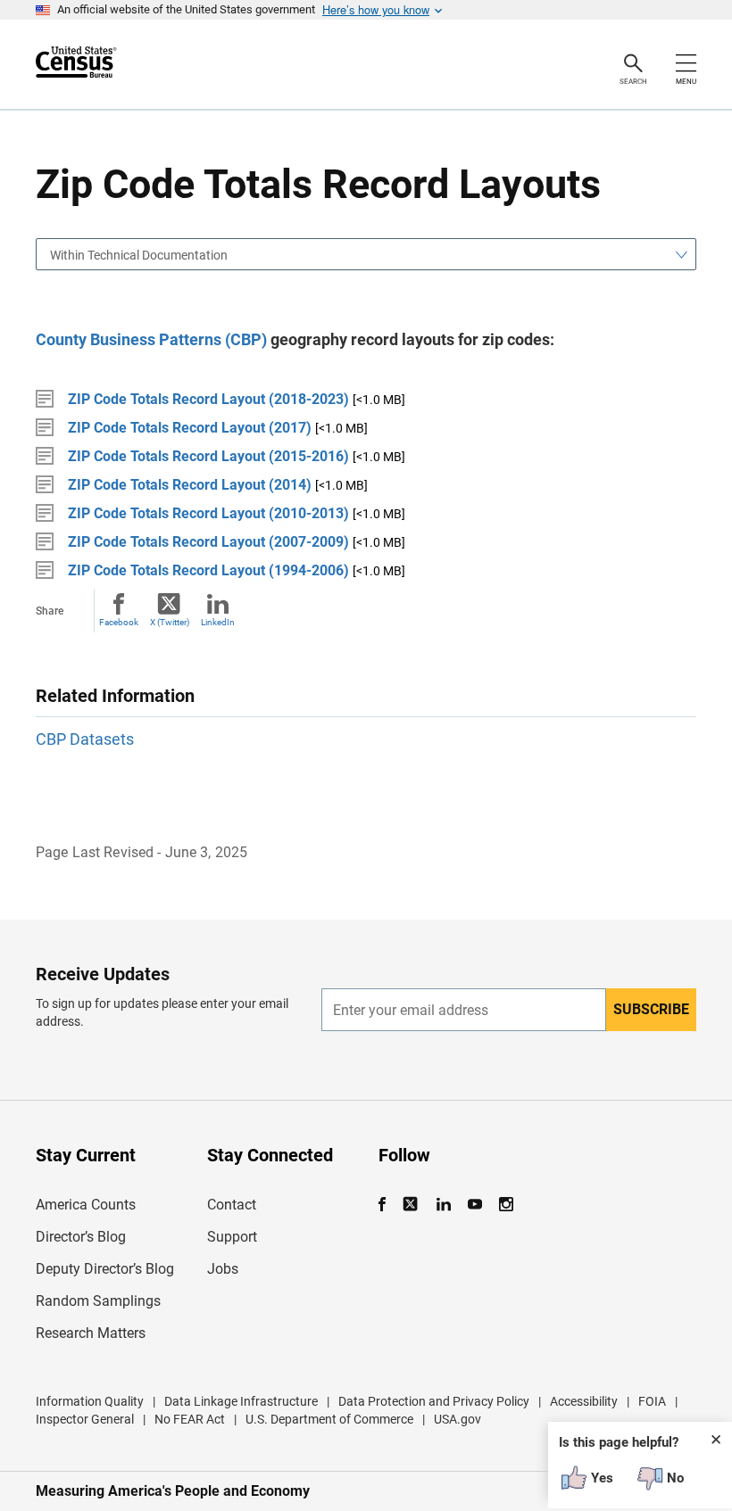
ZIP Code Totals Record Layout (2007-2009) (208, 541)
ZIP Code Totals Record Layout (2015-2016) (208, 456)
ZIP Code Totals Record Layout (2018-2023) (208, 399)
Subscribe (651, 1009)
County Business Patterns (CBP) (151, 339)
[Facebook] (387, 1204)
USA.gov (457, 1419)
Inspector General (85, 1419)
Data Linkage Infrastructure (241, 1401)
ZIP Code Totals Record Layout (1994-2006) (208, 570)
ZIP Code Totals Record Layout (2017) (190, 427)
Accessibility (584, 1401)
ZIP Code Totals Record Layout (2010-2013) (208, 513)
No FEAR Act (189, 1419)
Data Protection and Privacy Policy (433, 1401)
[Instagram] (505, 1204)
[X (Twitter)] (412, 1204)
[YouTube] (474, 1204)
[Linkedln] (443, 1204)
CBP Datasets (85, 739)
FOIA (652, 1401)
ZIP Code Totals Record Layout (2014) (190, 484)
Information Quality (90, 1401)
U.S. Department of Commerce (329, 1419)
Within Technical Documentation (139, 255)
